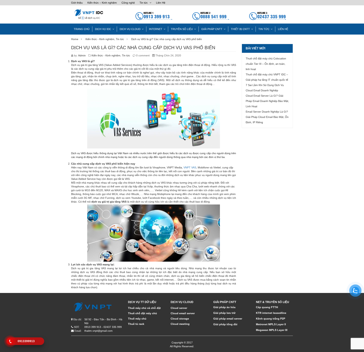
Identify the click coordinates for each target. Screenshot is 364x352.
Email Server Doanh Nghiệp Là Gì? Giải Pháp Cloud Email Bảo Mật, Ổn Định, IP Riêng (267, 117)
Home (74, 39)
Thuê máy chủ (137, 318)
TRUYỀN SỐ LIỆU (182, 29)
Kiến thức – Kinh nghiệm (102, 2)
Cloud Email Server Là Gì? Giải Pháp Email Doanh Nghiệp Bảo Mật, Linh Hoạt (267, 101)
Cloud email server (183, 313)
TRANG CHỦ (81, 29)
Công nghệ (128, 2)
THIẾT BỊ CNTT (240, 29)
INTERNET (155, 29)
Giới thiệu (77, 2)
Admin (82, 55)
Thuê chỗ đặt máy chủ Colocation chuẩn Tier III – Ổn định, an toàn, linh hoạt (266, 64)
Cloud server (179, 307)
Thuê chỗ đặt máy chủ (142, 313)
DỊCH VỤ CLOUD (130, 29)
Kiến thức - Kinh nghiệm (100, 39)
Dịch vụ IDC (103, 29)
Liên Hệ (160, 2)
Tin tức (144, 2)
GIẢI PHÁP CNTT (211, 29)
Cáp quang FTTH (267, 307)
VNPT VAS (190, 167)
